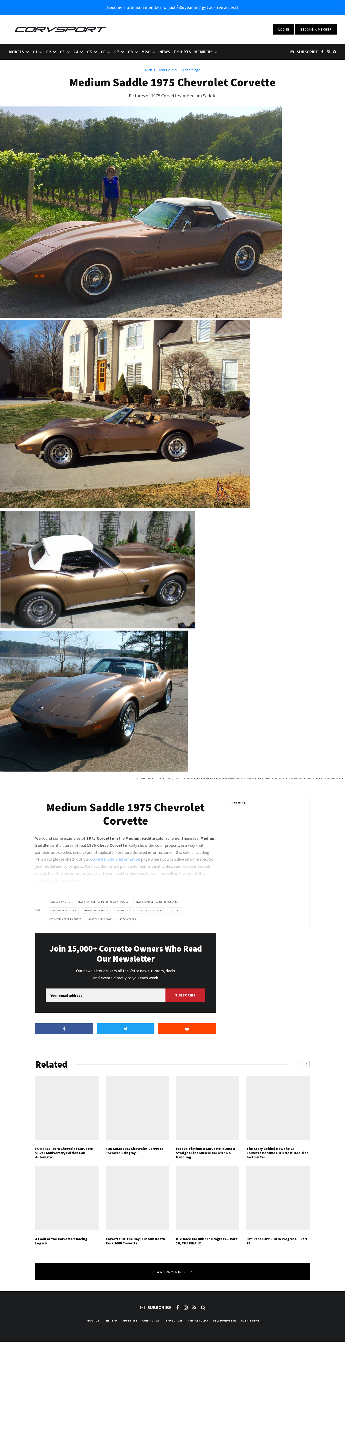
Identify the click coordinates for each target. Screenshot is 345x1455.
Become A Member (316, 29)
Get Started (172, 1023)
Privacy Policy (198, 1320)
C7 (116, 52)
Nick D (150, 69)
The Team (110, 1320)
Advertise (130, 1320)
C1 (35, 52)
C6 (103, 52)
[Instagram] (328, 51)
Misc (146, 52)
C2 (48, 52)
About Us (92, 1320)
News (164, 52)
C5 (89, 52)
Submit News (250, 1320)
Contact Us (150, 1320)
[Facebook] (322, 51)
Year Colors (168, 69)
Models (16, 52)
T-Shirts (182, 52)
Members (203, 52)
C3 (62, 52)
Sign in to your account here (192, 1040)
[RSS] (194, 1307)
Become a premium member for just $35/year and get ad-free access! (172, 7)
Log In (283, 29)
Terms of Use (173, 1320)
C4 (75, 52)
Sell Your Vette (224, 1320)
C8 (130, 52)
